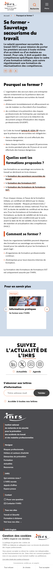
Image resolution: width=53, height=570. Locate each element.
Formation (8, 460)
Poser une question (15, 499)
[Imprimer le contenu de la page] (10, 71)
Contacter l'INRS (14, 503)
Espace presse (10, 488)
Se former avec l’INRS (19, 313)
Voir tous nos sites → (13, 521)
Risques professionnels (14, 449)
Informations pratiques (22, 309)
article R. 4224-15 (30, 130)
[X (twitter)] (22, 364)
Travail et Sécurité (11, 514)
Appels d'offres (10, 485)
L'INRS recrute (10, 481)
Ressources (8, 467)
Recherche (34, 8)
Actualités (8, 463)
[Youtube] (31, 364)
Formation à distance (13, 518)
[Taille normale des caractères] (16, 71)
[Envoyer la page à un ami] (5, 71)
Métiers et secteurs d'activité (16, 453)
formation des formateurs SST (22, 183)
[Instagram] (40, 364)
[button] (6, 309)
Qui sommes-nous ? (12, 478)
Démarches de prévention (15, 456)
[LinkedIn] (13, 364)
